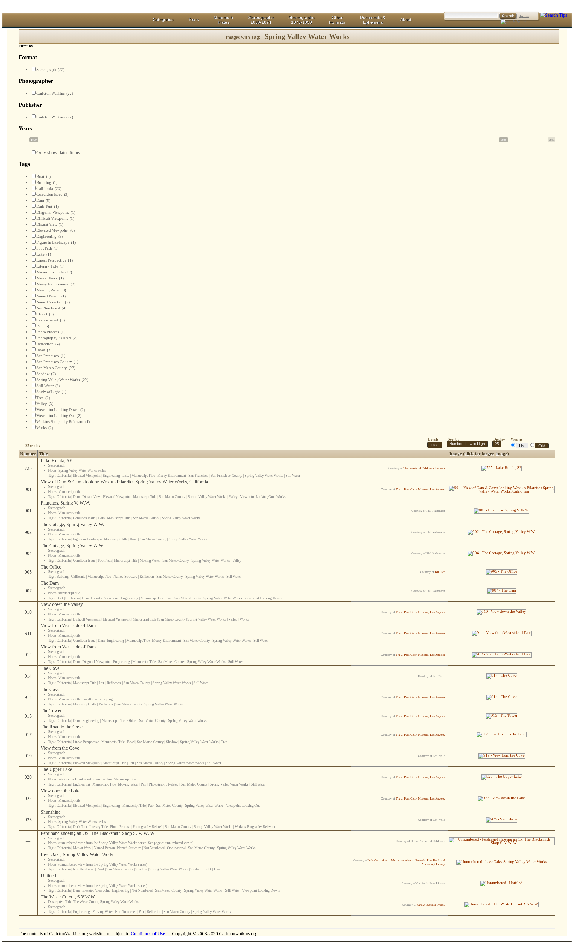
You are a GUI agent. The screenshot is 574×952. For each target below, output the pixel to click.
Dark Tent (47, 206)
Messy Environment (55, 284)
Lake (43, 254)
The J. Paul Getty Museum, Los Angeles (420, 489)
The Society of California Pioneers (424, 468)
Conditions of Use (148, 933)
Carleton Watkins (54, 93)
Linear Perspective (54, 260)
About (405, 19)
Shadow (46, 374)
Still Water (48, 385)
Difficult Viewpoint (55, 218)
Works (44, 427)
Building (46, 182)
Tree (43, 397)
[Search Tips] (553, 15)
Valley (44, 403)
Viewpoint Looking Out (58, 415)
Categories (163, 19)
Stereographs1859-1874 (261, 20)
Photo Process (50, 332)
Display (499, 439)
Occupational (50, 320)
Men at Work (50, 278)
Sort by (453, 439)
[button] (434, 445)
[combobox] (496, 444)
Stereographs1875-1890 (301, 20)
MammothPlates (223, 20)
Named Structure (53, 302)
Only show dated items (58, 152)
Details (433, 439)
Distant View (49, 224)
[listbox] (287, 941)
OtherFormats (337, 20)
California (48, 188)
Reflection (48, 344)
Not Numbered (51, 308)
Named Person (51, 296)
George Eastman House (431, 904)
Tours (193, 19)
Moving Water (51, 290)
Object (45, 314)
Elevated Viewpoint (55, 230)
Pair (42, 326)
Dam (43, 200)
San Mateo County (55, 368)
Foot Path (47, 248)
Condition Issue (52, 194)
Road (43, 350)
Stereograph (50, 69)
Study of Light (51, 391)
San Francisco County (57, 362)
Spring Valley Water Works (62, 380)
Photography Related (56, 338)
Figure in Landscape (56, 242)
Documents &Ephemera (372, 20)
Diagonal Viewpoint (55, 212)
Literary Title (50, 266)
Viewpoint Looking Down (60, 409)
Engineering (49, 236)
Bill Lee (440, 572)
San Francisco (50, 356)
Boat (43, 176)
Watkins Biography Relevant (63, 421)
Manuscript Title (54, 272)
